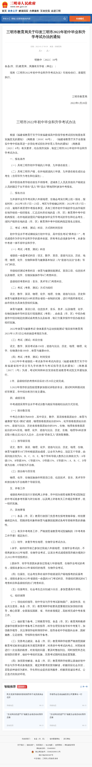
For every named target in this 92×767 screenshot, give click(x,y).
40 (45, 350)
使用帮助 (58, 745)
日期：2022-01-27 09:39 (39, 46)
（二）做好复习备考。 (22, 621)
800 (30, 416)
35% (37, 460)
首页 (4, 11)
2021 (10, 148)
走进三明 (56, 11)
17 (27, 203)
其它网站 (66, 739)
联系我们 (39, 745)
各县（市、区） (40, 739)
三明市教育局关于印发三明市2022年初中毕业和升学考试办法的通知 (46, 34)
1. (11, 548)
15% (9, 460)
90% (58, 421)
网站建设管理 (70, 745)
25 (6, 208)
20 (83, 103)
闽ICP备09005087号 (46, 755)
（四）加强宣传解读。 (22, 660)
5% (65, 460)
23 (35, 203)
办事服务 (34, 11)
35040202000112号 (53, 752)
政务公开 (12, 11)
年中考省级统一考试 (28, 361)
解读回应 (23, 11)
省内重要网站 (55, 739)
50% (54, 425)
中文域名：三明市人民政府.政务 (46, 758)
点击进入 (22, 687)
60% (7, 425)
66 (46, 139)
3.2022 (13, 387)
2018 (40, 139)
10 (53, 59)
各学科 (44, 361)
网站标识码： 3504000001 (46, 748)
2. (11, 381)
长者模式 (80, 19)
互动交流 (45, 11)
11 (14, 333)
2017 (10, 370)
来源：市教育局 (55, 46)
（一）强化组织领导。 (22, 601)
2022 (47, 59)
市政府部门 (26, 739)
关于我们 (20, 745)
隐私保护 (30, 745)
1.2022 (13, 361)
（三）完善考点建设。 (22, 641)
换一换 (85, 686)
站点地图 (49, 745)
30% (14, 430)
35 (51, 589)
